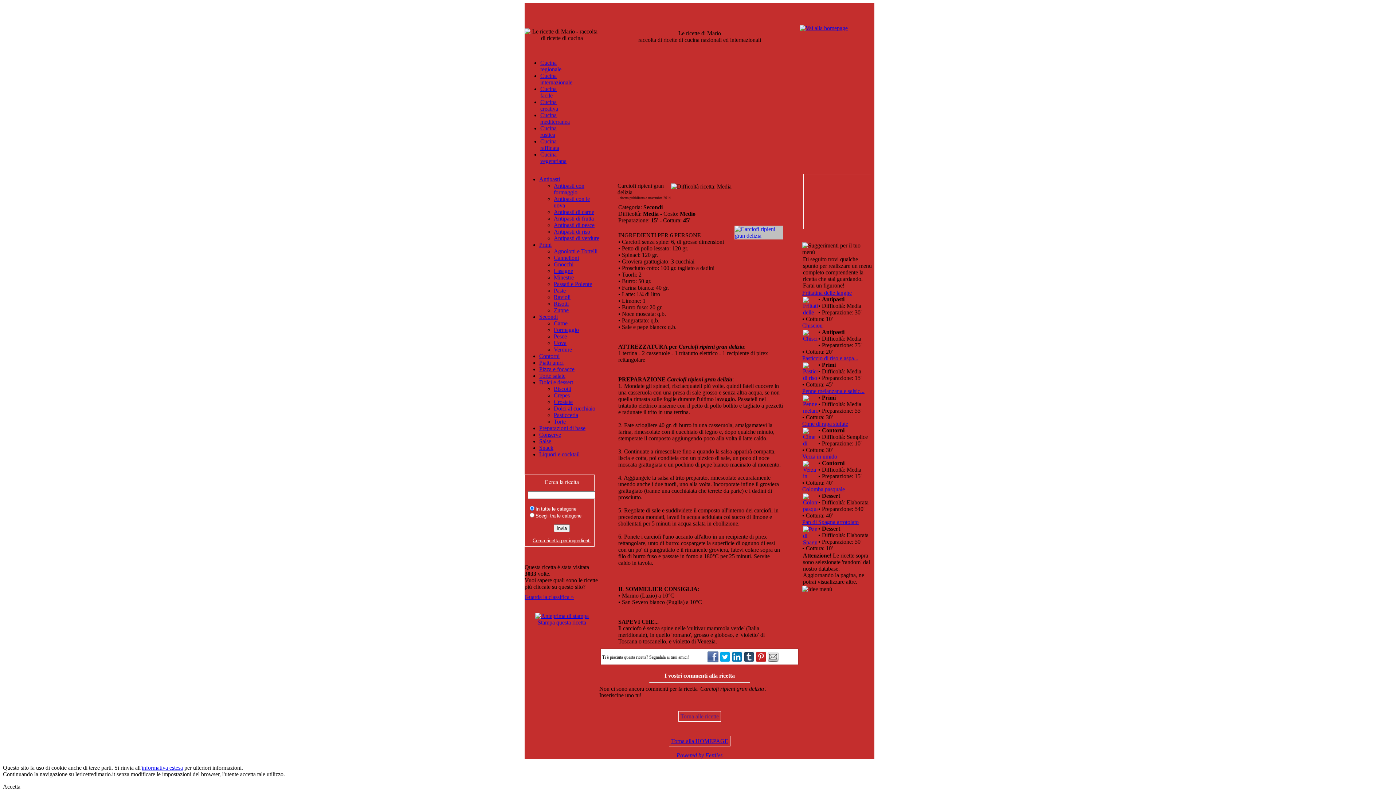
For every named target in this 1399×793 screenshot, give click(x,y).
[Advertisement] (837, 201)
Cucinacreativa (549, 105)
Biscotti (562, 389)
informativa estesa (162, 768)
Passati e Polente (573, 284)
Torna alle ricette (700, 716)
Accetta (11, 787)
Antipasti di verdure (576, 238)
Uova (560, 343)
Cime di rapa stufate (825, 424)
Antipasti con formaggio (569, 189)
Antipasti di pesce (574, 225)
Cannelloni (566, 258)
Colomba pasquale (823, 489)
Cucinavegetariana (553, 157)
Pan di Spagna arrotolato (830, 522)
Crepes (562, 395)
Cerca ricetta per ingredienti (562, 540)
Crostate (563, 402)
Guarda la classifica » (549, 597)
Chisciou (812, 325)
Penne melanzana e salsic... (833, 391)
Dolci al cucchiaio (574, 408)
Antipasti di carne (574, 212)
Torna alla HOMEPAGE (699, 741)
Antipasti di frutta (574, 218)
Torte (560, 422)
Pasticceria (566, 415)
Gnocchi (563, 264)
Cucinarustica (548, 131)
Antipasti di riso (572, 232)
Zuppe (561, 310)
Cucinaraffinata (549, 144)
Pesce (560, 336)
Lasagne (563, 271)
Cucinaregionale (550, 66)
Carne (561, 323)
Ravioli (562, 297)
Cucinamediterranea (555, 118)
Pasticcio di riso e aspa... (830, 358)
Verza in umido (819, 456)
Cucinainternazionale (556, 79)
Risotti (561, 304)
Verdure (563, 349)
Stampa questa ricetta (562, 622)
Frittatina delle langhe (827, 293)
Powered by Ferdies (699, 755)
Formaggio (566, 330)
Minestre (564, 277)
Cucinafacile (548, 92)
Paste (560, 291)
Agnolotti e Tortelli (575, 251)
